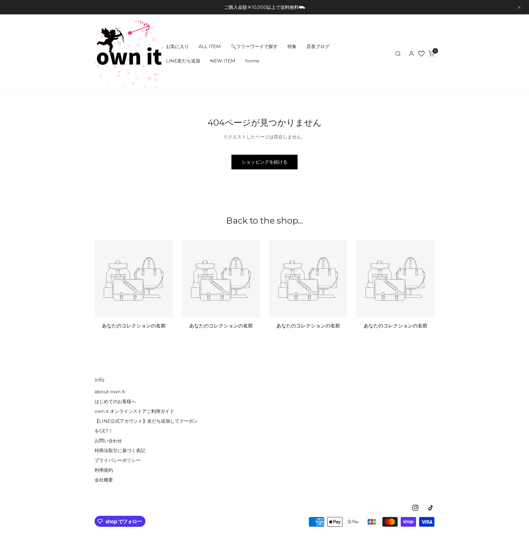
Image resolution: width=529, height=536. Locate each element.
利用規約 (104, 470)
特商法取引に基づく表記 (120, 450)
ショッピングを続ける (264, 162)
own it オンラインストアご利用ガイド (134, 411)
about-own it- (110, 391)
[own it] (129, 53)
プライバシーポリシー (118, 460)
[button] (431, 53)
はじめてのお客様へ (115, 401)
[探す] (398, 53)
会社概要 (104, 480)
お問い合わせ (108, 441)
